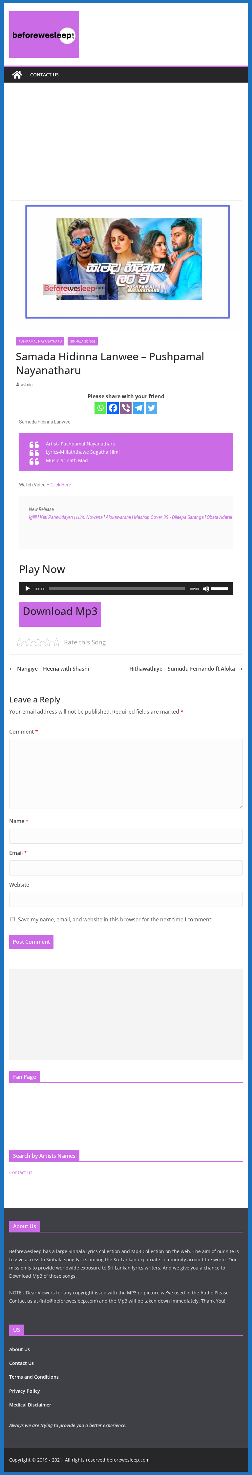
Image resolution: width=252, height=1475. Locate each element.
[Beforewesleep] (17, 75)
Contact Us (21, 1363)
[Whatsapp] (100, 408)
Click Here (61, 484)
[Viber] (126, 408)
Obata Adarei (220, 517)
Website (19, 884)
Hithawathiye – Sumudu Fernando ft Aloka (182, 668)
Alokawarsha (118, 517)
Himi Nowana (89, 517)
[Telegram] (138, 408)
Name (19, 821)
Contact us (44, 74)
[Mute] (206, 588)
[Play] (27, 588)
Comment (23, 731)
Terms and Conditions (34, 1377)
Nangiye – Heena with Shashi (53, 668)
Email (18, 852)
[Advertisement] (126, 151)
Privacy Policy (24, 1391)
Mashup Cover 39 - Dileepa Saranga (169, 517)
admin (26, 384)
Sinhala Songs (82, 341)
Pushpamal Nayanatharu (40, 341)
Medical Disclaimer (30, 1405)
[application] (126, 588)
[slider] (220, 588)
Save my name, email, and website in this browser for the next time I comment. (115, 919)
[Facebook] (113, 408)
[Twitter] (151, 408)
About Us (19, 1349)
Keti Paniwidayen (56, 517)
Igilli (33, 517)
